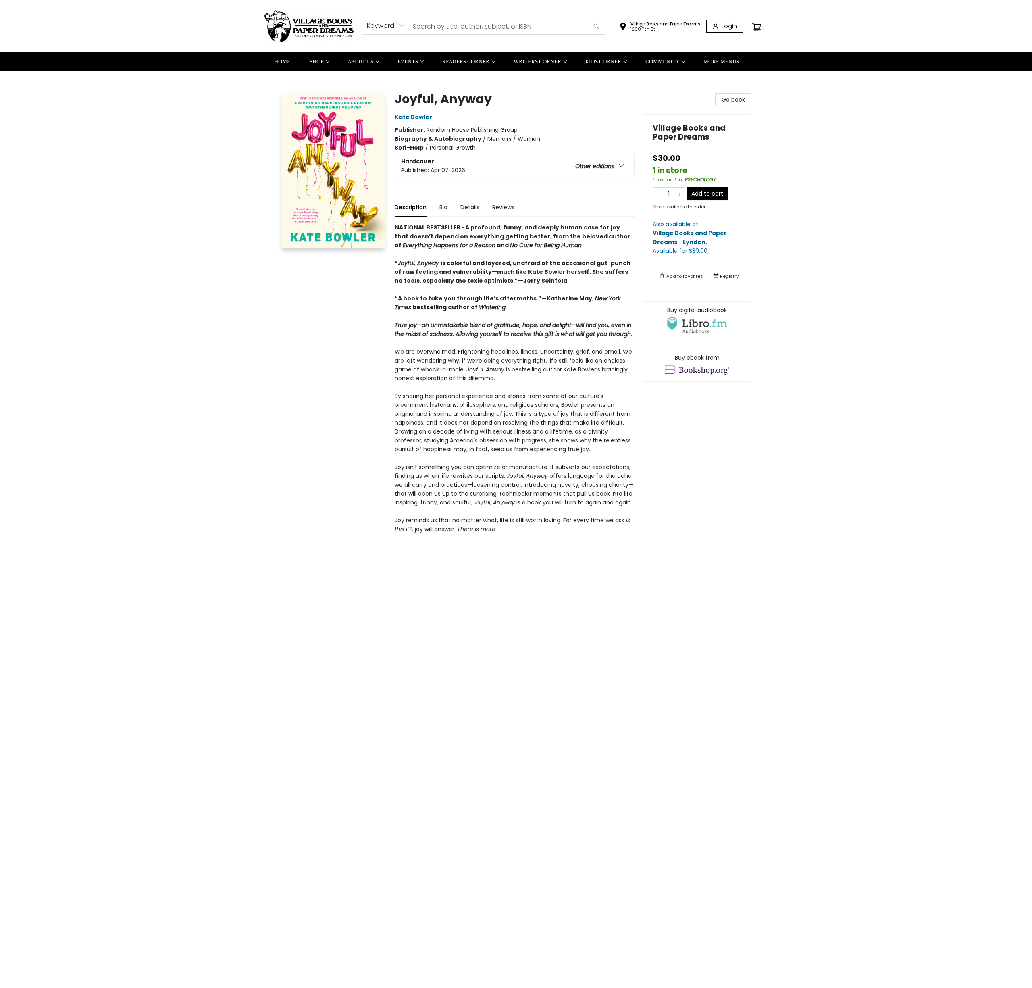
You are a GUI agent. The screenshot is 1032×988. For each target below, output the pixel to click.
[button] (660, 27)
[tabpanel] (515, 387)
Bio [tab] (443, 207)
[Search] (596, 26)
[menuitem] (282, 61)
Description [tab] (411, 207)
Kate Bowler (413, 117)
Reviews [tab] (503, 207)
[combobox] (385, 25)
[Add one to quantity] (679, 193)
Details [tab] (469, 207)
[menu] (516, 61)
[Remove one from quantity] (658, 193)
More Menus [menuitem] (721, 62)
